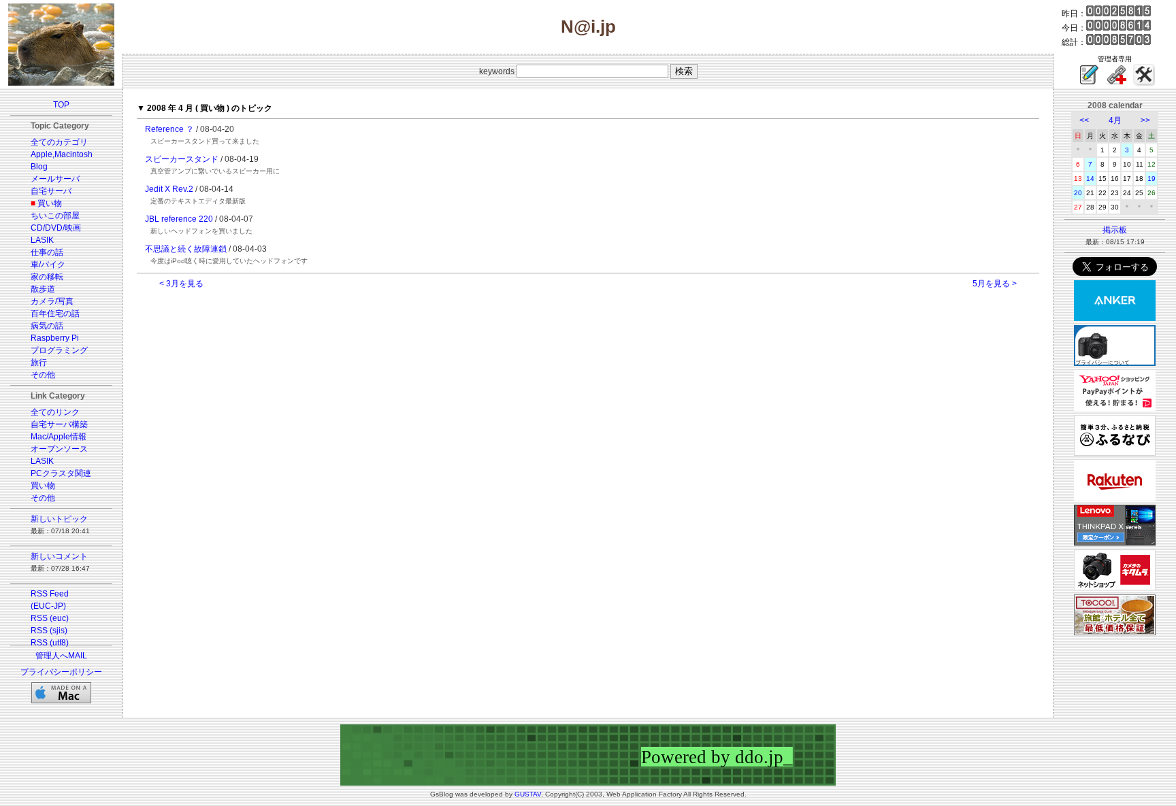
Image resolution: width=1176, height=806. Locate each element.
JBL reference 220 (179, 219)
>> (1145, 120)
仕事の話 (47, 252)
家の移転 (47, 277)
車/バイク (48, 264)
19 (1151, 178)
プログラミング (59, 350)
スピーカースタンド (181, 159)
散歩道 (43, 289)
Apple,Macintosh (62, 154)
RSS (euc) (50, 618)
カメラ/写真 (52, 301)
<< (1084, 120)
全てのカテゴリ (59, 142)
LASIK (42, 240)
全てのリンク (55, 412)
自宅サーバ (51, 191)
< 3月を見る (181, 283)
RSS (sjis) (49, 630)
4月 (1115, 120)
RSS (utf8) (50, 643)
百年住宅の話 (55, 313)
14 (1090, 178)
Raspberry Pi (55, 338)
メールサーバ (55, 179)
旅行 (39, 362)
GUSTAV (527, 794)
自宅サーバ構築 (59, 424)
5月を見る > (995, 283)
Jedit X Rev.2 (169, 189)
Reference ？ (169, 129)
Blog (39, 166)
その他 (43, 375)
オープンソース (59, 449)
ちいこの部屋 (55, 215)
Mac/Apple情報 (58, 436)
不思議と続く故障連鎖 (186, 249)
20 (1078, 193)
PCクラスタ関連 (61, 473)
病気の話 (47, 326)
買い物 (49, 203)
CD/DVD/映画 (56, 228)
